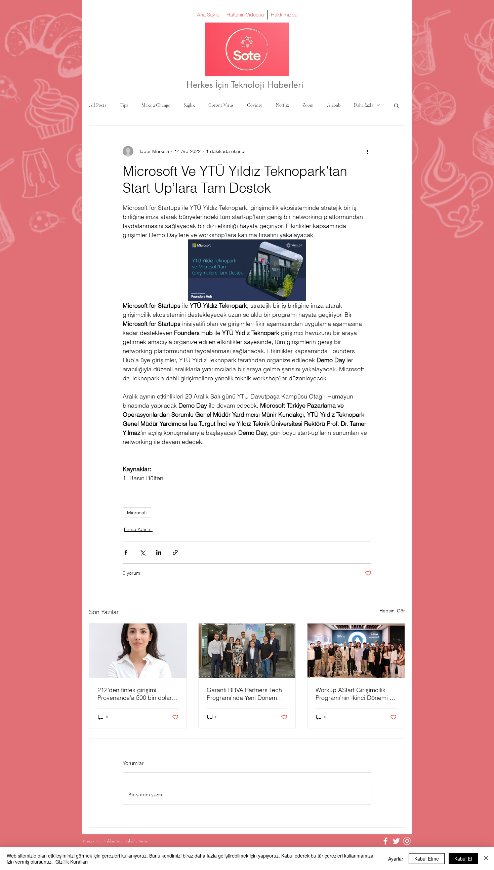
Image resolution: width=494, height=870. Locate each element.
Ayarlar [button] (395, 858)
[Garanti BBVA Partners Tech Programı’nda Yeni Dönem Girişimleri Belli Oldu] (247, 650)
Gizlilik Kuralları (71, 861)
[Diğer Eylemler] (367, 151)
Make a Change (155, 105)
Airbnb (333, 105)
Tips (124, 105)
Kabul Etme (426, 858)
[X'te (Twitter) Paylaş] (142, 552)
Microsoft (137, 512)
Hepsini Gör (392, 611)
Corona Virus (221, 105)
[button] (396, 105)
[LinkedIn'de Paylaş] (159, 552)
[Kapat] (486, 859)
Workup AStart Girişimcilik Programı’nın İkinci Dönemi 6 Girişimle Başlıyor (354, 694)
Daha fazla (363, 105)
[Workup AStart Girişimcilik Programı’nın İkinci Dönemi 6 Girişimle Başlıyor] (356, 650)
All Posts (97, 105)
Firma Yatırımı (138, 529)
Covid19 (254, 105)
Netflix (282, 105)
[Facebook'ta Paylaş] (126, 552)
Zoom (308, 105)
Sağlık (189, 105)
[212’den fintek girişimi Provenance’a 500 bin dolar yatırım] (138, 650)
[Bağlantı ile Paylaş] (175, 552)
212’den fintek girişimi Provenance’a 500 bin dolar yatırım (134, 694)
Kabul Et (463, 858)
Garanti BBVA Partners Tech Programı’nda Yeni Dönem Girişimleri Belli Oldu (244, 694)
